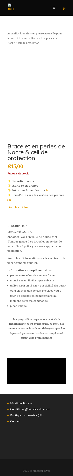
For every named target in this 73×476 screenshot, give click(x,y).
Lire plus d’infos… (18, 207)
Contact (15, 421)
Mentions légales (21, 403)
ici (47, 190)
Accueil (12, 33)
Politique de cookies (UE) (26, 415)
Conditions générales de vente (30, 409)
